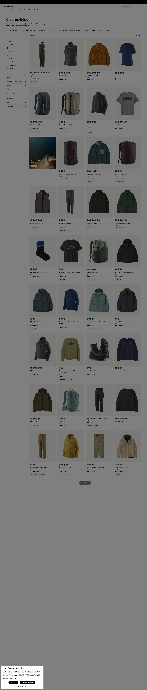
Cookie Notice (31, 677)
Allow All (13, 682)
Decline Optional (27, 682)
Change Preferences (22, 686)
